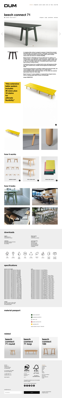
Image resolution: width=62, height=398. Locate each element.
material (5, 301)
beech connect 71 (13, 17)
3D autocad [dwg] (34, 243)
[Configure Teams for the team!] (19, 101)
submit (32, 392)
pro (49, 4)
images (46, 17)
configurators (36, 4)
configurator (41, 17)
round (42, 74)
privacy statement (45, 376)
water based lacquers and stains (10, 241)
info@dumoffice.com (7, 374)
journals (40, 4)
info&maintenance (7, 236)
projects (44, 4)
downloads (56, 17)
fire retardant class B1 (8, 242)
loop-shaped (49, 74)
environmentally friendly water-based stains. (33, 70)
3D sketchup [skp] (34, 242)
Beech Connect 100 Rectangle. (42, 75)
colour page (37, 72)
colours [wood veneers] (35, 237)
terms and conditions (45, 374)
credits (43, 377)
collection (31, 4)
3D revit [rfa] (33, 241)
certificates (6, 240)
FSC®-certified (41, 68)
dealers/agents (6, 377)
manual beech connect (8, 237)
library (52, 4)
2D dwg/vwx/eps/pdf (34, 245)
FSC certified (6, 243)
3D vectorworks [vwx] (34, 244)
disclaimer (43, 375)
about (47, 4)
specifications (50, 17)
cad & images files (34, 240)
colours (55, 4)
